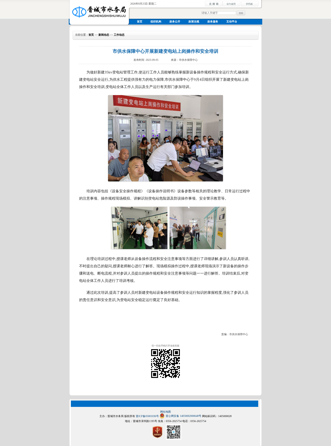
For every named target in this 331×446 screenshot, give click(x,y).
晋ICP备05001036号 (147, 416)
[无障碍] (214, 5)
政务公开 (175, 21)
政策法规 (193, 21)
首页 (139, 21)
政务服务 (212, 21)
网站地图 (165, 411)
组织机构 (156, 21)
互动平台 (231, 21)
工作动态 (119, 34)
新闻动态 (103, 34)
